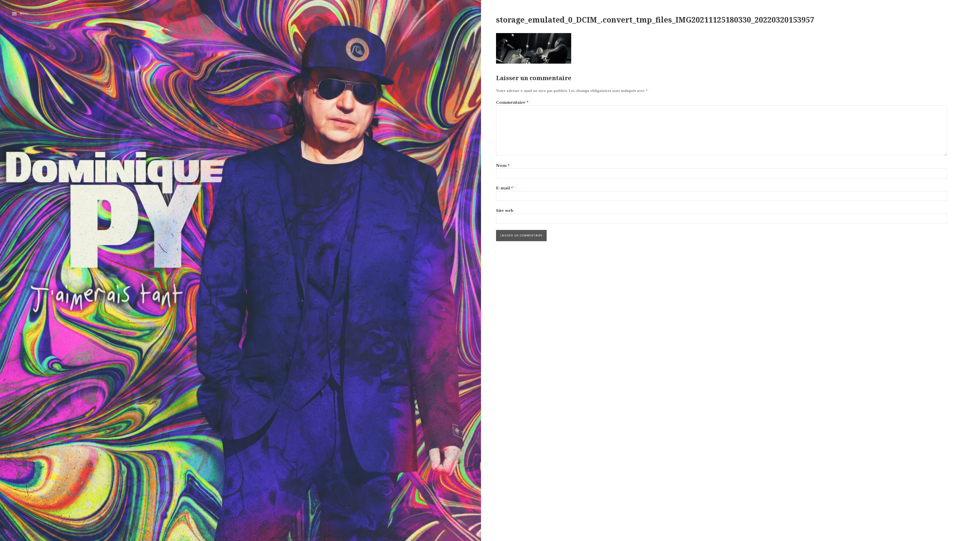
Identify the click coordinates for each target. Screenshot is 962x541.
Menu (24, 13)
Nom (502, 165)
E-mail (504, 188)
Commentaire (512, 102)
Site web (504, 210)
